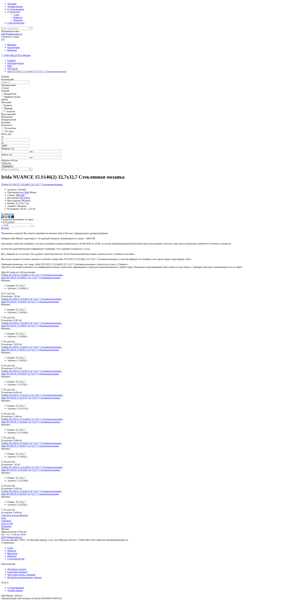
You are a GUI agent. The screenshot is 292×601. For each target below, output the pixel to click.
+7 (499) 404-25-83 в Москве (16, 55)
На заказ (9, 131)
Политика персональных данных (24, 577)
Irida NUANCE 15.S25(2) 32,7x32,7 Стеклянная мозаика (30, 494)
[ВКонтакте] (2, 216)
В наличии (10, 128)
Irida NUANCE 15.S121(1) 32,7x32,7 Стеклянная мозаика (30, 398)
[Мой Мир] (9, 216)
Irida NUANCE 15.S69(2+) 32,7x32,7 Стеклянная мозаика (30, 277)
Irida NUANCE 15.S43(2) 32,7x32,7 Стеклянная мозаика (30, 301)
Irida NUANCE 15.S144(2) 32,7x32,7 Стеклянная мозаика (30, 422)
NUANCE (25, 198)
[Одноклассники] (6, 216)
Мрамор (8, 108)
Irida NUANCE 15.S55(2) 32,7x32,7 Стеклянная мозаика (30, 374)
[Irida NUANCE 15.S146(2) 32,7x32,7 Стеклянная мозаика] (32, 184)
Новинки (12, 50)
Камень (8, 105)
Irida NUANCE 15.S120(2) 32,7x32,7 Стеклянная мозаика (30, 470)
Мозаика (11, 44)
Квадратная (10, 93)
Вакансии (12, 553)
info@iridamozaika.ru (11, 34)
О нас (16, 14)
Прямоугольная (12, 97)
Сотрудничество (15, 23)
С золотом (9, 111)
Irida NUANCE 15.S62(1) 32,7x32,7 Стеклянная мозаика (30, 446)
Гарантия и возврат (17, 572)
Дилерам (11, 3)
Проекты (18, 20)
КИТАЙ (20, 195)
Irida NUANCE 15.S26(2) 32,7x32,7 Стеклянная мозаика (30, 325)
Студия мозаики (15, 9)
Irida (26, 192)
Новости (17, 17)
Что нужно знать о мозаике (21, 574)
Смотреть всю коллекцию (14, 515)
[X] (12, 216)
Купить (5, 228)
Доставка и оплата (16, 569)
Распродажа (13, 47)
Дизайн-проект (15, 6)
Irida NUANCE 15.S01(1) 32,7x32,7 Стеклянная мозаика (30, 349)
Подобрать (7, 166)
